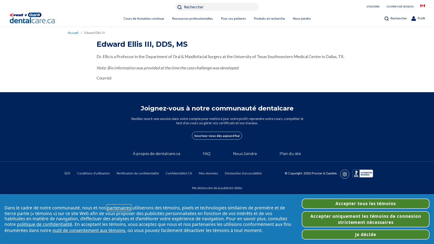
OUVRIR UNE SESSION (400, 6)
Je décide (365, 234)
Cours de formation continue (143, 18)
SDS (67, 173)
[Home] (39, 18)
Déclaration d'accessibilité (243, 173)
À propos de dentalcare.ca (156, 154)
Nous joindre (302, 18)
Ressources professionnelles (192, 18)
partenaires (119, 208)
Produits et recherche (269, 18)
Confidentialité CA (179, 173)
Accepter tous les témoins (365, 203)
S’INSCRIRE (373, 6)
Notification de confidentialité (138, 173)
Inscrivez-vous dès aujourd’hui (217, 136)
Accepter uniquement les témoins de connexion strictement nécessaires (365, 219)
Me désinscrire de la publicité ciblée (217, 188)
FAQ (206, 154)
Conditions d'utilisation (93, 173)
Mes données (208, 173)
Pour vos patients (233, 18)
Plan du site (290, 154)
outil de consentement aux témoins (88, 230)
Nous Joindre (245, 154)
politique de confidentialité (44, 224)
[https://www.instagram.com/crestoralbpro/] (346, 174)
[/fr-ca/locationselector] (422, 7)
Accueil (73, 33)
